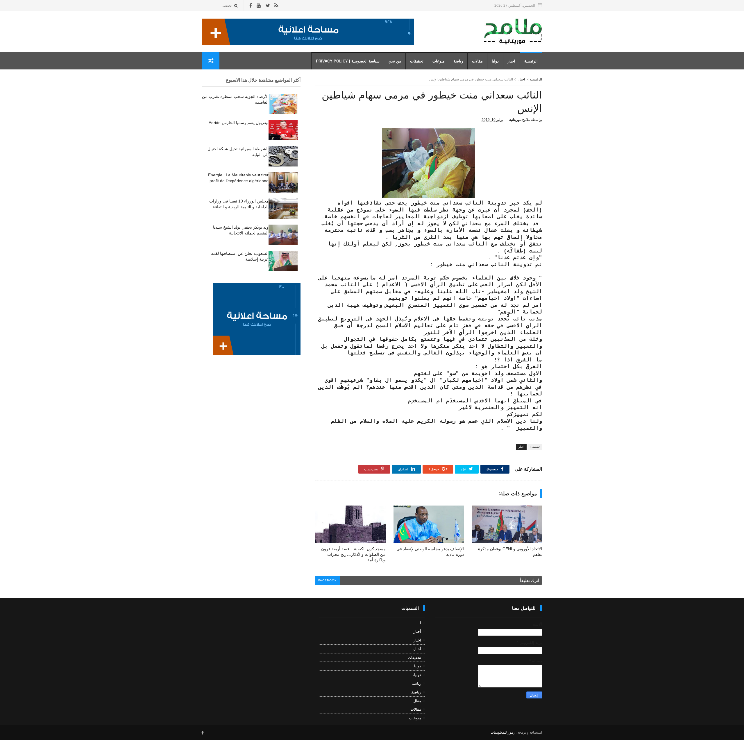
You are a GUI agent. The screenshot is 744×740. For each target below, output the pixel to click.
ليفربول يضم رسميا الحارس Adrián (239, 122)
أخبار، (416, 649)
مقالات (477, 61)
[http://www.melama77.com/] (308, 43)
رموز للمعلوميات (503, 732)
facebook (327, 580)
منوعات (438, 61)
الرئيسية (531, 61)
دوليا (495, 61)
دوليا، (417, 675)
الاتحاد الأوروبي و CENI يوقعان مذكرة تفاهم (510, 552)
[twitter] (267, 5)
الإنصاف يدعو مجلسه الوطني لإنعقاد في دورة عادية (430, 552)
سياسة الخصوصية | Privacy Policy (348, 61)
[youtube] (259, 5)
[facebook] (250, 5)
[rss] (276, 5)
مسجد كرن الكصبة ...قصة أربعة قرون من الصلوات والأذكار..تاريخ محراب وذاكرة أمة (353, 554)
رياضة (458, 61)
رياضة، (416, 692)
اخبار (511, 61)
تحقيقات (416, 61)
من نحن (395, 61)
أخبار (417, 631)
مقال (417, 701)
